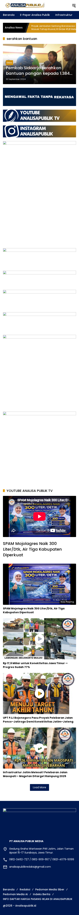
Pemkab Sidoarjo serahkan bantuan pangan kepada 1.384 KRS (38, 71)
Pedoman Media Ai (15, 894)
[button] (74, 5)
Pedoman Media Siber (49, 889)
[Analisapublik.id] (35, 5)
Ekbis (9, 62)
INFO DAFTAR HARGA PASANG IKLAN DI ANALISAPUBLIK (37, 899)
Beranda (9, 889)
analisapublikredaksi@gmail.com (30, 867)
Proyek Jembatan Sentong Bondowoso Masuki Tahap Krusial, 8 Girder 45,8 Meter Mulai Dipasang (32, 28)
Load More (39, 787)
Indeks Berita (41, 894)
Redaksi (25, 889)
